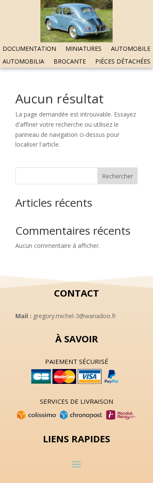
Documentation (29, 49)
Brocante (70, 61)
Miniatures (83, 49)
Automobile (130, 49)
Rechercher (117, 176)
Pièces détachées (122, 61)
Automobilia (23, 61)
